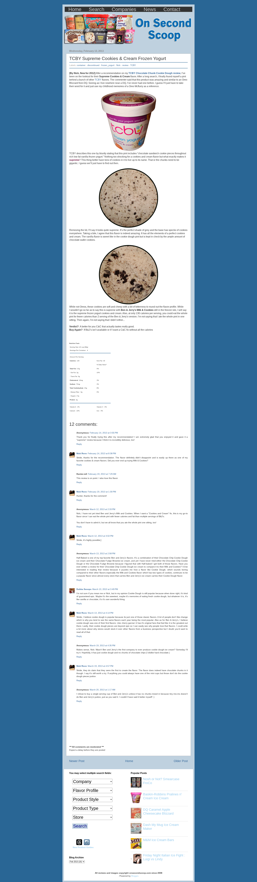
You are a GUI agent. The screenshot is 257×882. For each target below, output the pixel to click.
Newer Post (76, 761)
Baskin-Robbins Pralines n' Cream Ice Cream (162, 796)
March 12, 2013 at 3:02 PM (100, 536)
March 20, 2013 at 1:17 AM (102, 689)
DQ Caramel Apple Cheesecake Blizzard (158, 811)
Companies (124, 9)
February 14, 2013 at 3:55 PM (104, 433)
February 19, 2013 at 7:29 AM (102, 474)
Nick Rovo (81, 453)
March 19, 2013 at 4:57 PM (100, 666)
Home (74, 9)
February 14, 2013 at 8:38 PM (102, 453)
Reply (79, 444)
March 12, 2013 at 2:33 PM (102, 509)
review (125, 65)
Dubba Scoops (83, 589)
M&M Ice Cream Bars (158, 840)
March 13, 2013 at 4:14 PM (100, 613)
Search (96, 9)
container (81, 65)
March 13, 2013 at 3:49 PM (105, 589)
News (150, 9)
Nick (118, 65)
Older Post (181, 761)
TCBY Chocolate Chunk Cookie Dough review (154, 73)
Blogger (134, 876)
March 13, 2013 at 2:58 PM (102, 553)
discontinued (93, 65)
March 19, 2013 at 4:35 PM (102, 645)
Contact (171, 9)
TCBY (133, 65)
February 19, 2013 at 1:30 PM (102, 491)
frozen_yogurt (107, 65)
